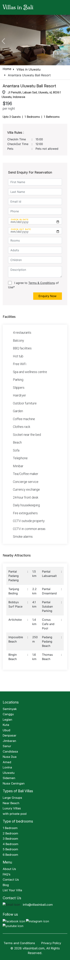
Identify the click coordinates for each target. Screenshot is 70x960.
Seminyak (10, 709)
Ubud (6, 730)
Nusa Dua (10, 757)
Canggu (8, 714)
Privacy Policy (51, 943)
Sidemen (9, 778)
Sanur (7, 746)
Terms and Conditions (19, 943)
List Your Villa (12, 890)
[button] (5, 40)
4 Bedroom (10, 844)
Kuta (6, 725)
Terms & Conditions (41, 283)
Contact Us (11, 879)
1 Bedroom (10, 828)
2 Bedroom (10, 833)
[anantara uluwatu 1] (35, 40)
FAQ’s (6, 874)
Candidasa (10, 751)
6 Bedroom (10, 854)
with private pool (15, 814)
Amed (7, 762)
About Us (9, 869)
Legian (7, 719)
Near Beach (11, 803)
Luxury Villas (12, 808)
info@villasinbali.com (38, 904)
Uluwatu (9, 773)
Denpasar (9, 735)
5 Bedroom (10, 849)
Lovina (7, 767)
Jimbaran (9, 741)
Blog (6, 885)
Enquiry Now (48, 296)
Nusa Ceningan (14, 783)
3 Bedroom (10, 838)
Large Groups (12, 797)
